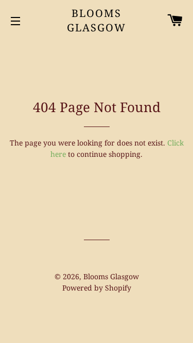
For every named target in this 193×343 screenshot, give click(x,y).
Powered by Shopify (96, 288)
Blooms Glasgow (96, 20)
